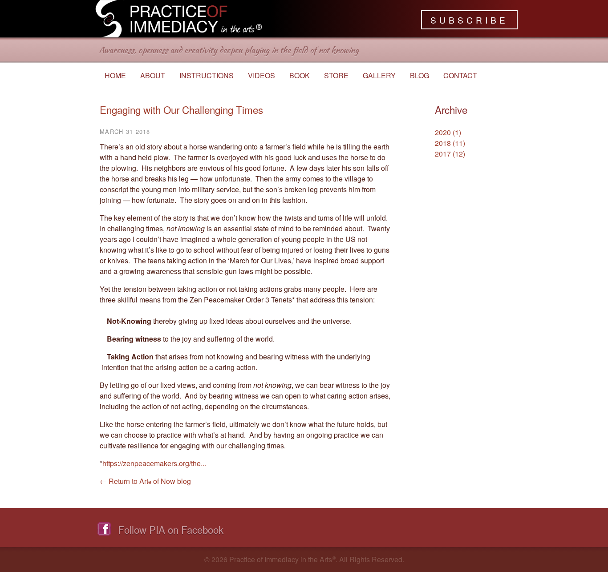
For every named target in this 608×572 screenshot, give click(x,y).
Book (299, 75)
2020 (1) (448, 132)
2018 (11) (450, 143)
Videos (261, 75)
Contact (460, 75)
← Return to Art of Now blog (145, 481)
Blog (419, 75)
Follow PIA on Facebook (170, 529)
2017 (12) (450, 154)
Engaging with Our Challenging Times (181, 109)
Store (336, 75)
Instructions (206, 75)
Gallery (379, 75)
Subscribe (469, 20)
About (152, 75)
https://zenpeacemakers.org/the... (154, 463)
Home (115, 75)
